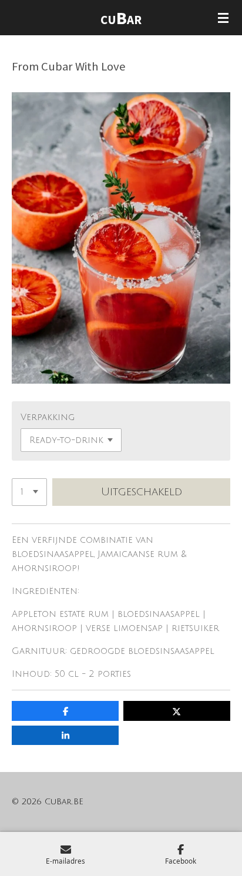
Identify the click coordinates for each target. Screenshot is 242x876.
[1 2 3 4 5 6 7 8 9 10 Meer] (29, 492)
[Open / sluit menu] (223, 17)
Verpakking (48, 417)
